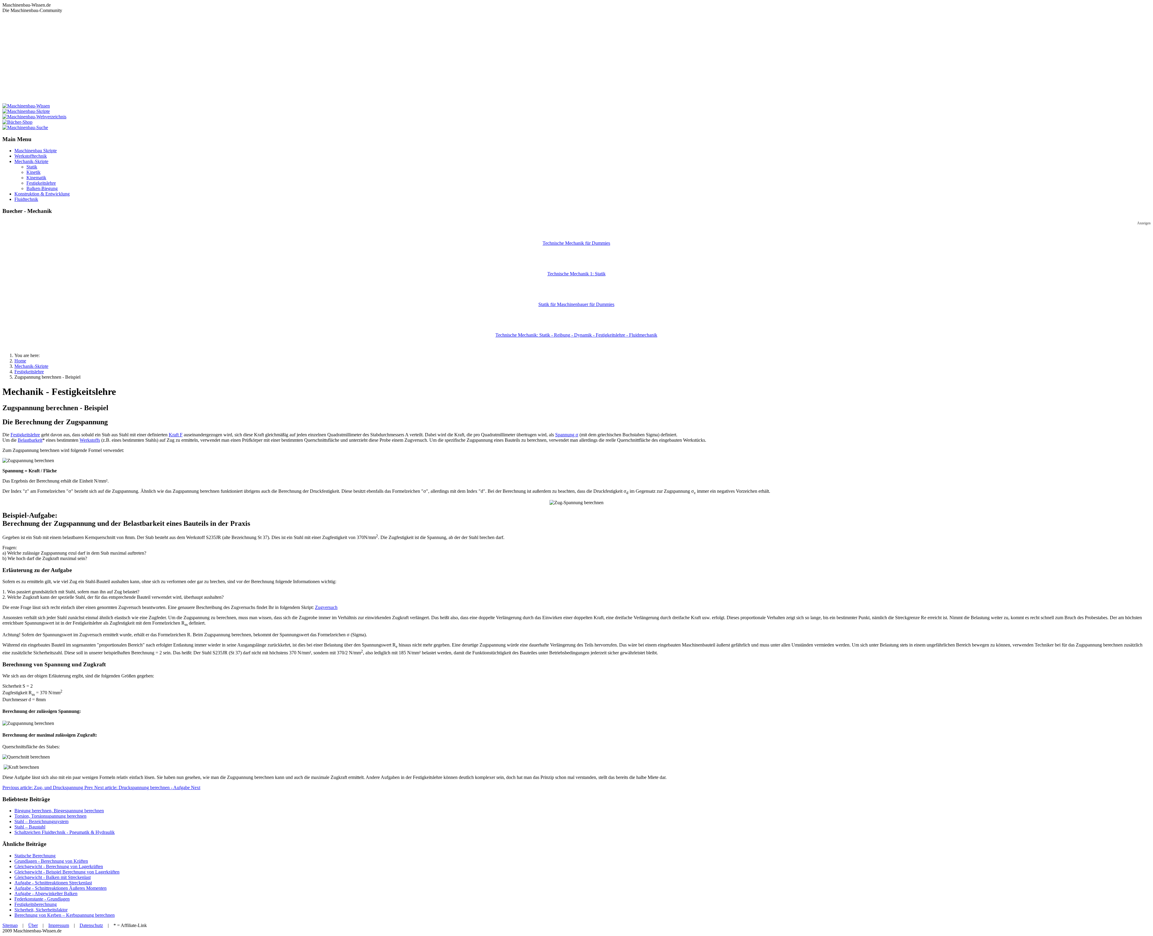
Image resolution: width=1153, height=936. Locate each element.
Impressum (58, 925)
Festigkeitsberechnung (35, 904)
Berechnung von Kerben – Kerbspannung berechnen (64, 915)
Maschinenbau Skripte (35, 150)
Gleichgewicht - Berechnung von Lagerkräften (58, 866)
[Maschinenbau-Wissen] (26, 105)
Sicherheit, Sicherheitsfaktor (41, 909)
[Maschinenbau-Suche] (25, 127)
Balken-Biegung (42, 188)
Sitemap (10, 925)
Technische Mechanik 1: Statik (576, 273)
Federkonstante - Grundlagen (42, 898)
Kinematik (36, 177)
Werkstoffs (90, 440)
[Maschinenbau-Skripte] (26, 111)
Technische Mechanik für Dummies (576, 243)
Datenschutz (91, 925)
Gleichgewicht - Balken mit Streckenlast (52, 877)
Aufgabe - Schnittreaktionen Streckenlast (53, 882)
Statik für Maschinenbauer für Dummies (576, 304)
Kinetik (33, 172)
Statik (31, 166)
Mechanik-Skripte (31, 161)
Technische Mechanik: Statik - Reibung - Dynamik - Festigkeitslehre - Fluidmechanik (576, 335)
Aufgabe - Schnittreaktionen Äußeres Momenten (60, 888)
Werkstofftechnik (30, 156)
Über (33, 925)
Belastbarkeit (30, 440)
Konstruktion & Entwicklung (42, 193)
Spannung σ (566, 434)
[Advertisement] (576, 58)
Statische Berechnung (35, 855)
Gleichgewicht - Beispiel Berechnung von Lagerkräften (67, 871)
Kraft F (176, 434)
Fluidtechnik (26, 199)
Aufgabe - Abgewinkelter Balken (45, 893)
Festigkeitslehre (41, 183)
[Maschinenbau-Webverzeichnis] (34, 116)
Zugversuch (326, 607)
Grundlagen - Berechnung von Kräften (51, 861)
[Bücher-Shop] (17, 122)
